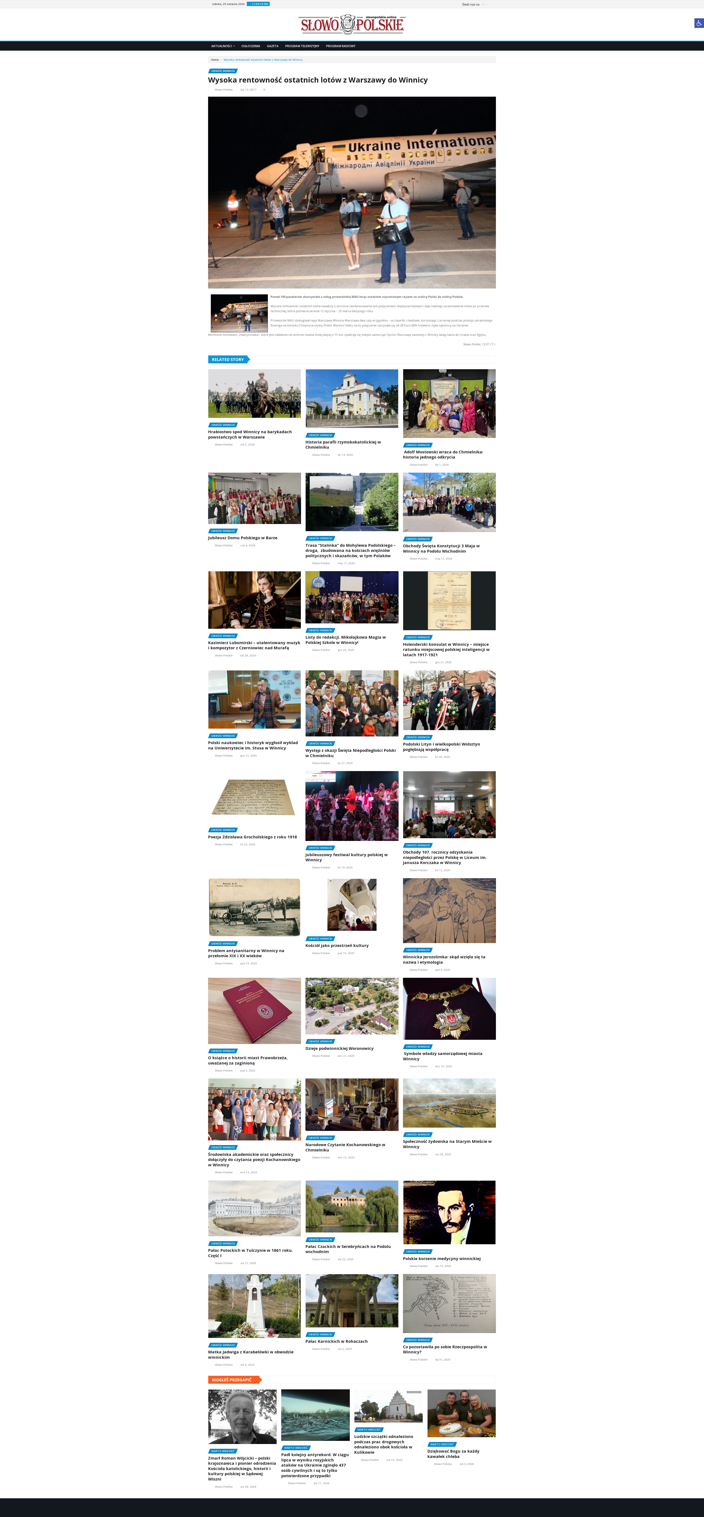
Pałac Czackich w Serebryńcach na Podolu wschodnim (348, 1249)
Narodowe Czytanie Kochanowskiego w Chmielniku (345, 1147)
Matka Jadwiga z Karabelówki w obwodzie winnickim (251, 1354)
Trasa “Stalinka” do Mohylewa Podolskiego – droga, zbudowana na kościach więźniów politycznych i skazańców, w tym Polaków (350, 550)
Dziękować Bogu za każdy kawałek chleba (453, 1453)
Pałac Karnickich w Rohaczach (336, 1341)
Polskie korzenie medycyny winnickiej (442, 1258)
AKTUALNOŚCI (222, 46)
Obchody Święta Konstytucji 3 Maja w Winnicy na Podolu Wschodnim (441, 548)
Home (215, 59)
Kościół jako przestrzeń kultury (337, 945)
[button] (699, 23)
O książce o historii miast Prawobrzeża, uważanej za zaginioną (248, 1060)
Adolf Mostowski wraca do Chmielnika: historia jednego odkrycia (443, 454)
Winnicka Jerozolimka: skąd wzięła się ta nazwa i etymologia (444, 959)
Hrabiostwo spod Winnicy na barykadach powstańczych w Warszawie (250, 434)
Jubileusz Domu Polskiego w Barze (242, 537)
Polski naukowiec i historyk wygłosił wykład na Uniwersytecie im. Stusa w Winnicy (253, 745)
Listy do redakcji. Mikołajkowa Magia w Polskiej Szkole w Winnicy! (345, 639)
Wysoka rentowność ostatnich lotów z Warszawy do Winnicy (263, 59)
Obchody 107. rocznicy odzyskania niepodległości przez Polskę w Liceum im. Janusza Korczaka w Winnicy (445, 857)
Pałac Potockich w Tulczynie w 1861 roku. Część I (250, 1252)
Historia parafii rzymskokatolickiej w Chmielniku (343, 444)
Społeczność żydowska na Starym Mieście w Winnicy (447, 1143)
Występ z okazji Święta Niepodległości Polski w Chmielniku (350, 752)
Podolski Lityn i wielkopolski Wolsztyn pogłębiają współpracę (441, 746)
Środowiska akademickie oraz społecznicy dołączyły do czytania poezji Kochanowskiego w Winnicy (254, 1159)
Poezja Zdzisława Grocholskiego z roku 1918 (252, 836)
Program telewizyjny (302, 46)
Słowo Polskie (224, 89)
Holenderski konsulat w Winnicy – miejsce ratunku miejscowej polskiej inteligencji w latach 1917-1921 (446, 649)
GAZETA (273, 46)
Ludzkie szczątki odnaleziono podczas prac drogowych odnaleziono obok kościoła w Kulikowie (383, 1444)
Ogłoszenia (250, 46)
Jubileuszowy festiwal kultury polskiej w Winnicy (346, 857)
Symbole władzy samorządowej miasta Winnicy (443, 1056)
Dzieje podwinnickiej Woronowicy (339, 1048)
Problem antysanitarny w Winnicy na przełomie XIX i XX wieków (246, 953)
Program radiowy (340, 46)
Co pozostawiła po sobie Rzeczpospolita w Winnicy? (445, 1349)
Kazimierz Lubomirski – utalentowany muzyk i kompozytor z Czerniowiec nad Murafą (254, 645)
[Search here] (495, 46)
